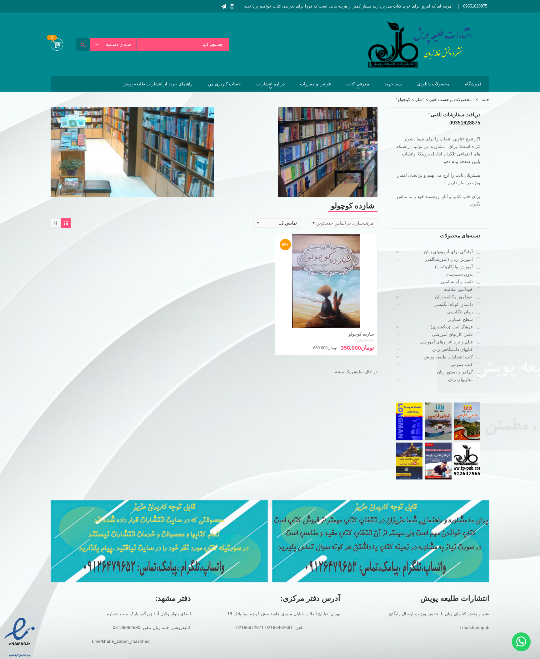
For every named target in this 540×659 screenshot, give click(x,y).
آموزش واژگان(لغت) (454, 266)
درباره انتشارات (270, 83)
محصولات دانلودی (433, 83)
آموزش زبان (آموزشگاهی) (448, 259)
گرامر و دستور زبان (455, 371)
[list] (55, 223)
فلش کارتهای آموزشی (452, 334)
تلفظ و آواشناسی (457, 281)
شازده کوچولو (361, 334)
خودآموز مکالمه (458, 289)
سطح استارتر (460, 319)
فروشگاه (473, 83)
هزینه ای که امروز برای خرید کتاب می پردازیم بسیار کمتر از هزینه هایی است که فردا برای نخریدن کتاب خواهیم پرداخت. (348, 6)
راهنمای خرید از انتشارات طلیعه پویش (157, 83)
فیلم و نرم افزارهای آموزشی (446, 341)
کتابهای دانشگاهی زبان (452, 349)
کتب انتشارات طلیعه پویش (448, 356)
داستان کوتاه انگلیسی (453, 304)
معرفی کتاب (357, 83)
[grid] (66, 223)
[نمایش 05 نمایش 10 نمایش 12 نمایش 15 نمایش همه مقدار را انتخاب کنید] (277, 223)
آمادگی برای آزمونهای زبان (448, 251)
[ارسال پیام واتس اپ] (521, 641)
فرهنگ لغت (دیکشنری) (452, 326)
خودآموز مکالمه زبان (454, 296)
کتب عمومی (461, 364)
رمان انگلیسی (460, 311)
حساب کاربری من (224, 83)
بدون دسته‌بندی (459, 274)
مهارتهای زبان (460, 379)
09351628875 (475, 6)
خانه (485, 99)
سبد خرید (393, 83)
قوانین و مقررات (315, 83)
